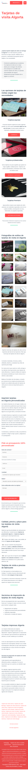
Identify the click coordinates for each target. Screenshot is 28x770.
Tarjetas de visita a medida (17, 743)
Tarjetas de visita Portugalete (15, 707)
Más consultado (14, 746)
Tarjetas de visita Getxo (8, 703)
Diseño (4, 478)
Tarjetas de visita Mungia (13, 719)
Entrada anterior (14, 724)
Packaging (6, 743)
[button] (16, 3)
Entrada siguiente (14, 727)
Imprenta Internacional (18, 744)
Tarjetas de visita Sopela (8, 709)
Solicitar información (10, 498)
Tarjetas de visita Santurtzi (13, 705)
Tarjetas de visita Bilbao (11, 717)
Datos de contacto (7, 450)
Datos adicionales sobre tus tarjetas (11, 485)
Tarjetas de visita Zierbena (15, 713)
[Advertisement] (14, 35)
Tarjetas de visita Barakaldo (9, 715)
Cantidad (4, 472)
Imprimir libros (7, 744)
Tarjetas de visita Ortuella (12, 711)
